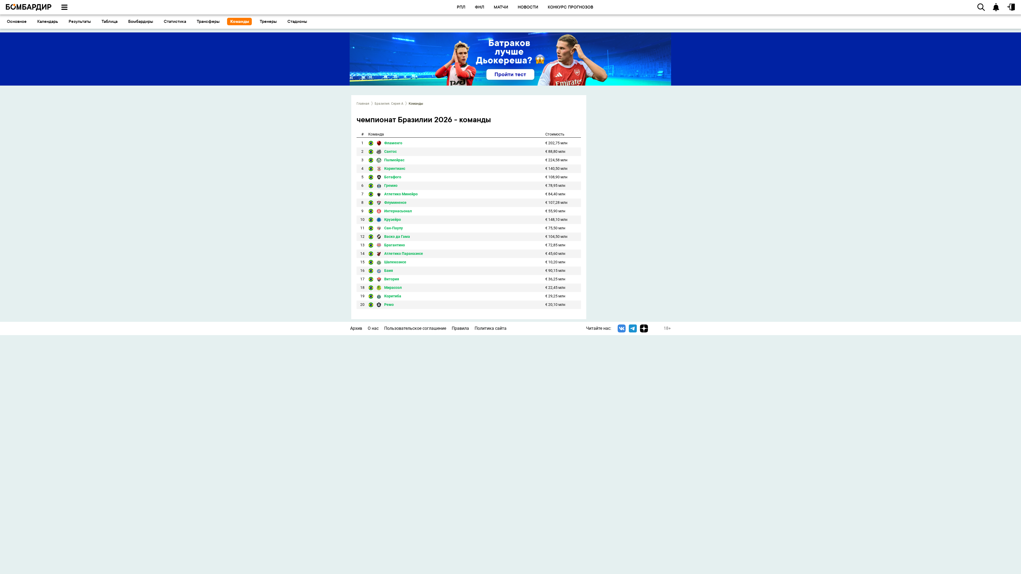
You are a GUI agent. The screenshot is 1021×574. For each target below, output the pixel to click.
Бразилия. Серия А (389, 103)
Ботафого (392, 177)
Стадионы (297, 21)
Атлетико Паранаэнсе (403, 254)
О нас (373, 328)
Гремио (390, 186)
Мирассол (393, 288)
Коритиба (392, 296)
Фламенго (393, 143)
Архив (356, 328)
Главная (363, 103)
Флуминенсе (395, 203)
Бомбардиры (140, 21)
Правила (460, 328)
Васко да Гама (397, 237)
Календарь (47, 21)
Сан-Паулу (393, 228)
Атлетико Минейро (401, 194)
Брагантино (394, 245)
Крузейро (392, 220)
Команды (239, 21)
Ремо (389, 305)
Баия (388, 271)
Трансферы (208, 21)
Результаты (80, 21)
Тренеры (268, 21)
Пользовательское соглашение (415, 328)
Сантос (390, 152)
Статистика (175, 21)
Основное (17, 21)
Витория (391, 279)
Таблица (110, 21)
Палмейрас (394, 160)
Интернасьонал (398, 211)
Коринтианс (394, 169)
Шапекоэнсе (395, 262)
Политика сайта (491, 328)
